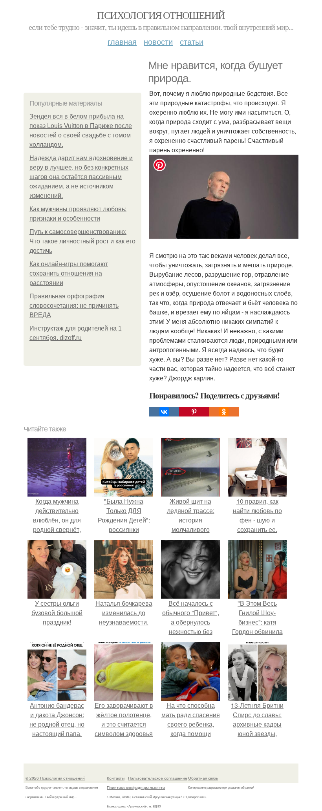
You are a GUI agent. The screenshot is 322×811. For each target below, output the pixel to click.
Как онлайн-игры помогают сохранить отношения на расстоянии (68, 273)
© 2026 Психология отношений (55, 778)
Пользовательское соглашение (157, 778)
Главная (122, 41)
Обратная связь (203, 778)
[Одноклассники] (224, 411)
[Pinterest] (194, 411)
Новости (158, 41)
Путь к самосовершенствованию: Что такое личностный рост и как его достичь (82, 241)
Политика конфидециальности (136, 787)
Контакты (115, 778)
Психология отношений (161, 15)
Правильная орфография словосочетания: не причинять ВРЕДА (74, 305)
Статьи (191, 41)
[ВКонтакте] (164, 411)
